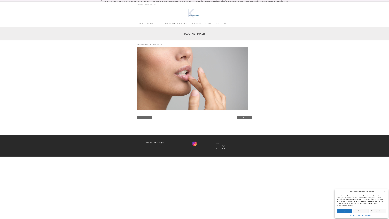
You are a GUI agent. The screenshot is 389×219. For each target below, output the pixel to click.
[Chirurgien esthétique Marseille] (194, 14)
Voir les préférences (378, 211)
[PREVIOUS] (144, 117)
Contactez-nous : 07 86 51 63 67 (147, 4)
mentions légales (367, 215)
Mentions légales (221, 146)
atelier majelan (159, 143)
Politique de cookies (355, 215)
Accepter (344, 211)
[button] (385, 192)
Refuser (361, 211)
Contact (218, 143)
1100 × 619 (157, 45)
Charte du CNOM (221, 149)
